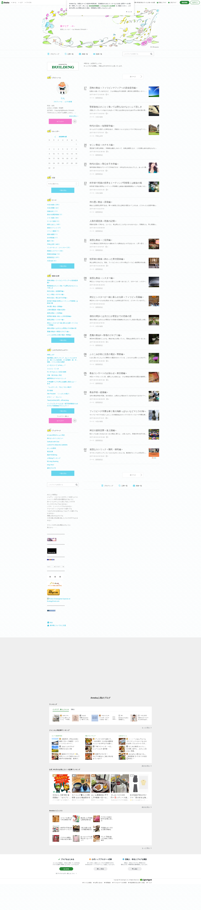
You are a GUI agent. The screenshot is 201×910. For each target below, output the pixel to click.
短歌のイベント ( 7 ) (54, 228)
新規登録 (184, 2)
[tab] (61, 709)
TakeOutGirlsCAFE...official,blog (58, 400)
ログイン (195, 2)
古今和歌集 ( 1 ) (52, 238)
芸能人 (73, 709)
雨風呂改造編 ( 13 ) (53, 254)
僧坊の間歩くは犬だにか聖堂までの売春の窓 (61, 328)
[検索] (151, 54)
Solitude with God (53, 441)
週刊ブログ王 (51, 468)
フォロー (61, 121)
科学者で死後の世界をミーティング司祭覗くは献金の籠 (62, 302)
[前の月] (55, 137)
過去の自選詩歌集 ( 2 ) (54, 214)
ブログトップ (54, 54)
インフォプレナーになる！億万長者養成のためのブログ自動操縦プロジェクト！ (62, 405)
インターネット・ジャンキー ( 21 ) (58, 247)
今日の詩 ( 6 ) (51, 261)
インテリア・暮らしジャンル (61, 709)
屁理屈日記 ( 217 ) (53, 257)
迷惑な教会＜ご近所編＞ (55, 313)
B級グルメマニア (90, 736)
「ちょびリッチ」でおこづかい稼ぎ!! (59, 387)
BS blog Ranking (52, 461)
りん (63, 98)
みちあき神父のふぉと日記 (56, 435)
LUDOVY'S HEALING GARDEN (57, 445)
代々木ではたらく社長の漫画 (56, 372)
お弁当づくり (123, 736)
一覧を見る (62, 190)
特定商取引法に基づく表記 (137, 882)
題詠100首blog (52, 455)
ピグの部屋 (68, 101)
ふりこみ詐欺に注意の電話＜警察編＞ (59, 335)
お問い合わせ (98, 882)
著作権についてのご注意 (58, 625)
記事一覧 (70, 54)
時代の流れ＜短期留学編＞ (56, 291)
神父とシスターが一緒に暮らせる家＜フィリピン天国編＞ (62, 324)
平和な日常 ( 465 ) (53, 244)
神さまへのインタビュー (55, 438)
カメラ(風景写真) (57, 736)
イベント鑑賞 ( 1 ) (53, 231)
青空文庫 (50, 451)
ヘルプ (150, 882)
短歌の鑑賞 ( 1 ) (52, 234)
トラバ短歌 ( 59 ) (53, 218)
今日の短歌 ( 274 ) (53, 205)
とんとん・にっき (53, 368)
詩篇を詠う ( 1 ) (52, 211)
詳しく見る (100, 869)
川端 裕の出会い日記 (54, 375)
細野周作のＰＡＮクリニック (56, 378)
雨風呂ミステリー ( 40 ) (55, 251)
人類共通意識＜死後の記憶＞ (56, 310)
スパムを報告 (88, 882)
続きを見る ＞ (74, 116)
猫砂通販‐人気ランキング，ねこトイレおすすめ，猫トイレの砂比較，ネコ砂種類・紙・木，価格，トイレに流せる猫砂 (62, 360)
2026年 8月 (63, 136)
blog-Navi (50, 465)
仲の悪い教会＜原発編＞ (55, 306)
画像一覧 (85, 54)
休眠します (50, 354)
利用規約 (108, 882)
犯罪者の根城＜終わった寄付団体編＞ (59, 316)
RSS (51, 622)
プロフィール (58, 101)
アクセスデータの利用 (120, 882)
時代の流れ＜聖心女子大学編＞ (57, 298)
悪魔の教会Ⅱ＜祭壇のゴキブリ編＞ (58, 331)
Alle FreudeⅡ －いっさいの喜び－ (58, 394)
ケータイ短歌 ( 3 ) (53, 221)
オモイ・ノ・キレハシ (54, 397)
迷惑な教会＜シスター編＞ (56, 319)
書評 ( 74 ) (50, 241)
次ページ (133, 76)
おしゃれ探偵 (51, 448)
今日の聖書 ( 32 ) (53, 208)
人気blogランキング (53, 458)
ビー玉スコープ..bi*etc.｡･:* (57, 365)
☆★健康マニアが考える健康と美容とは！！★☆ (62, 383)
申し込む (134, 869)
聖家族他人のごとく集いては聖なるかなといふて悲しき (62, 287)
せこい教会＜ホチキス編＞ (56, 294)
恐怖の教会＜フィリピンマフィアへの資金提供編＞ (62, 281)
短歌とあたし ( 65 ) (53, 224)
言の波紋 (50, 390)
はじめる (66, 869)
